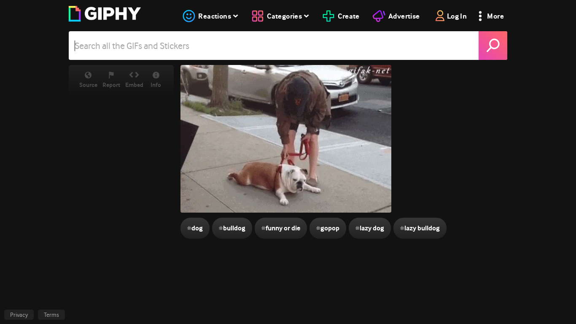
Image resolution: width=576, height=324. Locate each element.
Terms (51, 314)
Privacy (19, 314)
